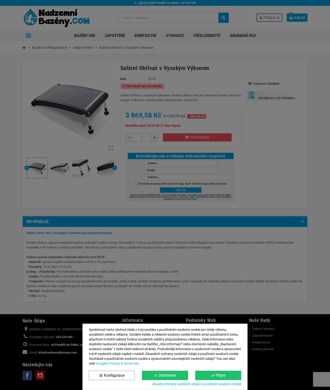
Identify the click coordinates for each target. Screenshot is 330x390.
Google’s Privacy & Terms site (117, 363)
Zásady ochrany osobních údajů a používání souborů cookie (196, 384)
